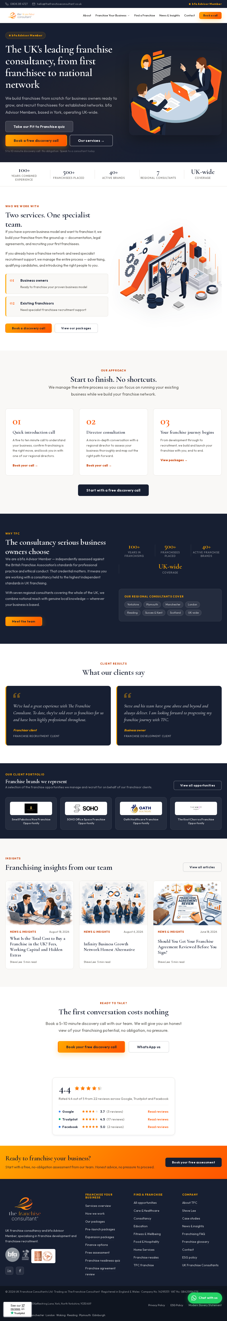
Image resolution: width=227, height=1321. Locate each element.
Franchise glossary (195, 1242)
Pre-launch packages (100, 1229)
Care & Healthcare (146, 1211)
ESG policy (189, 1257)
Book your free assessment (193, 1162)
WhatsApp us (149, 1047)
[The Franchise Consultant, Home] (25, 15)
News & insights (193, 1226)
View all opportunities (197, 785)
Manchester (36, 1315)
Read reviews (158, 1111)
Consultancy (142, 1218)
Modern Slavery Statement (205, 1305)
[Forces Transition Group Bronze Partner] (43, 1256)
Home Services (144, 1250)
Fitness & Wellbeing (147, 1234)
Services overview (98, 1206)
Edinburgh (98, 1315)
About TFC (189, 1203)
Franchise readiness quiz (102, 1260)
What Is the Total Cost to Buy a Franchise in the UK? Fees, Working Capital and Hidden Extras (37, 947)
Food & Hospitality (146, 1242)
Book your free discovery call (91, 1047)
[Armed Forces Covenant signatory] (25, 1255)
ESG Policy (176, 1305)
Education (141, 1226)
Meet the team (23, 621)
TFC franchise (144, 1265)
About (87, 15)
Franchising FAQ (193, 1234)
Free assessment (97, 1253)
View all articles (202, 867)
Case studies (191, 1218)
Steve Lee (189, 1211)
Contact (189, 15)
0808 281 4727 (19, 4)
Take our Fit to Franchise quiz (39, 126)
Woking (61, 1315)
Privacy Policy (156, 1305)
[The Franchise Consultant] (40, 1209)
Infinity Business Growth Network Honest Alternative (109, 947)
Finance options (96, 1245)
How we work (95, 1214)
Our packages (95, 1221)
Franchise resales (146, 1257)
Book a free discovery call (36, 140)
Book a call (210, 15)
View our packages (76, 328)
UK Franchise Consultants (200, 1265)
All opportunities (145, 1203)
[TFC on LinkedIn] (9, 1271)
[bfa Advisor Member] (12, 1255)
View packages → (174, 460)
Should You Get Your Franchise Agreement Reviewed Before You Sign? (187, 947)
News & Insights (169, 15)
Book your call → (25, 465)
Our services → (91, 140)
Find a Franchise (144, 15)
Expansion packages (99, 1237)
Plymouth (85, 1315)
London (50, 1315)
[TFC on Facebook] (20, 1271)
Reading (72, 1315)
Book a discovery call (28, 328)
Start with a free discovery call (113, 490)
